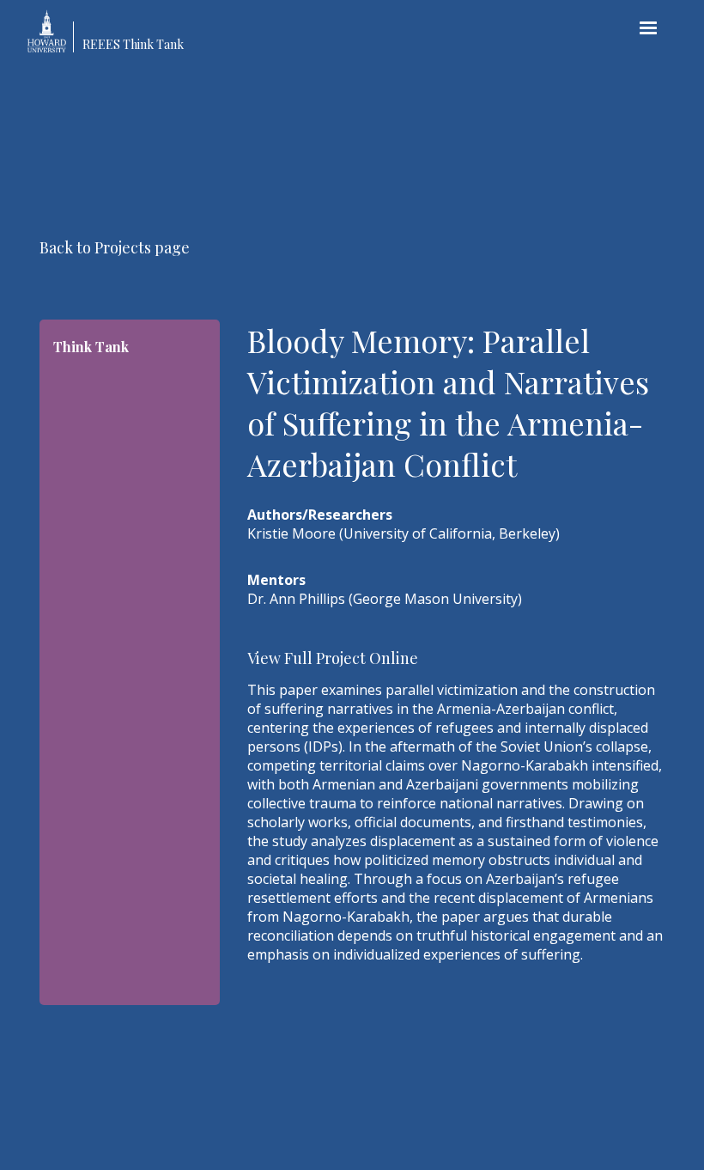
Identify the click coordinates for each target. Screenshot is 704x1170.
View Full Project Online (332, 658)
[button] (648, 28)
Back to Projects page (114, 247)
